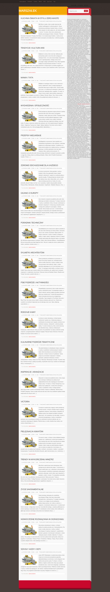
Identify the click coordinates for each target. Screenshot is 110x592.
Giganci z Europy (29, 193)
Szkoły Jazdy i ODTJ (31, 549)
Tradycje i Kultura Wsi (32, 48)
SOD (44, 1)
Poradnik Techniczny (32, 223)
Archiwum (30, 1)
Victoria (25, 402)
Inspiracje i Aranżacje (32, 372)
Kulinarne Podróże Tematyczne (38, 342)
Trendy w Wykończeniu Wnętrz (37, 459)
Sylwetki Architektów (32, 253)
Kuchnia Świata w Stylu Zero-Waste (40, 18)
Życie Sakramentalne (32, 489)
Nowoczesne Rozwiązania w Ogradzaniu (42, 519)
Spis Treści (49, 1)
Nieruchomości (32, 42)
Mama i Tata (27, 78)
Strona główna (23, 1)
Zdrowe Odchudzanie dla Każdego (39, 165)
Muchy (40, 1)
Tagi (54, 1)
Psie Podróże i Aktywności (35, 283)
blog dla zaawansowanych (84, 104)
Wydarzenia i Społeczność (35, 106)
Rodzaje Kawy (28, 312)
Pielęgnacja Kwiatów (32, 432)
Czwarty (35, 1)
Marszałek (28, 11)
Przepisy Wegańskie (31, 135)
